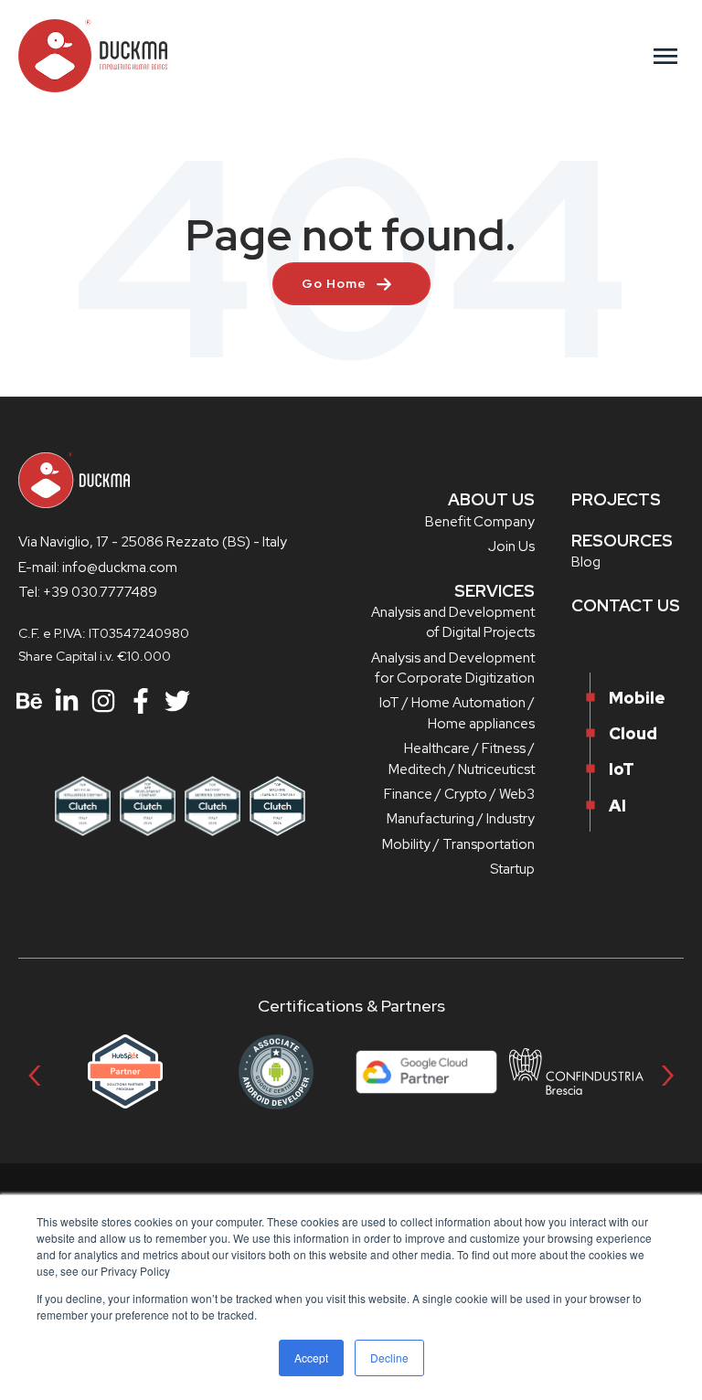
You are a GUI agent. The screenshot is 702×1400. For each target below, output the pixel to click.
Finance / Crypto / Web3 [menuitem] (459, 794)
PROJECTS (616, 499)
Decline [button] (389, 1357)
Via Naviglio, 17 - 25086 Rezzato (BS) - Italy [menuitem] (152, 542)
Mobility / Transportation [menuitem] (458, 844)
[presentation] (34, 1071)
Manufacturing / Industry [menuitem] (461, 819)
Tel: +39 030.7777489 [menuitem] (87, 592)
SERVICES (494, 590)
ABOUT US (491, 499)
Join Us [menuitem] (511, 546)
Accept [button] (311, 1357)
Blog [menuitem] (586, 562)
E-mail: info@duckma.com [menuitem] (97, 567)
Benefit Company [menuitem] (480, 522)
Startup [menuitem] (512, 869)
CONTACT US (625, 605)
